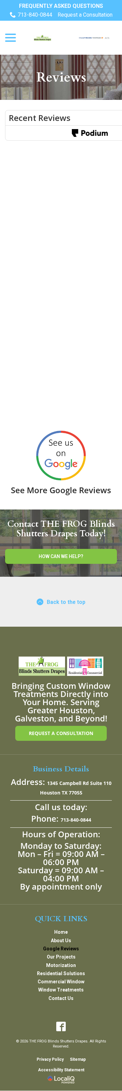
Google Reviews (61, 948)
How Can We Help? (61, 556)
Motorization (61, 965)
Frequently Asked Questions (61, 6)
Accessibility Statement (61, 1070)
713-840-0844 (35, 15)
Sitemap (78, 1059)
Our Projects (61, 957)
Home (61, 932)
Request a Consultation (85, 15)
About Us (61, 940)
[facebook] (61, 1026)
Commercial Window (61, 981)
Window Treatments (61, 989)
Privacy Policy (50, 1059)
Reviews (61, 77)
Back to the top (66, 602)
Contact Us (61, 998)
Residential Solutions (61, 973)
